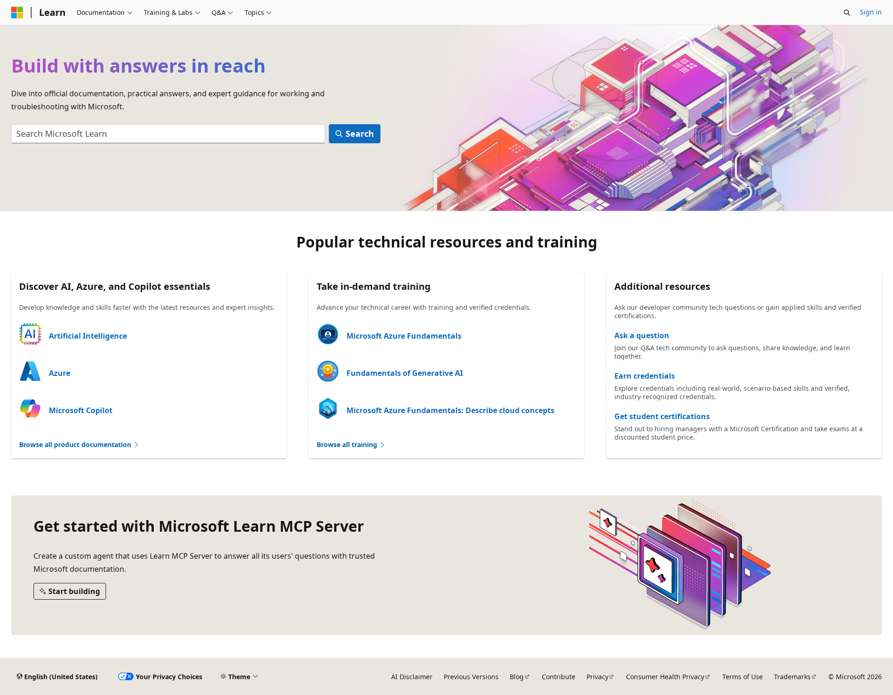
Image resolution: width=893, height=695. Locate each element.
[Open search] (847, 12)
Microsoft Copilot (81, 410)
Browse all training (348, 444)
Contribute (558, 676)
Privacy (597, 676)
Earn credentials (644, 376)
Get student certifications (662, 416)
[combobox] (168, 133)
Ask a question (641, 335)
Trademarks (792, 676)
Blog (517, 676)
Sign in (871, 11)
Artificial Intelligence (88, 336)
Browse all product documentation (76, 444)
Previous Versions (471, 676)
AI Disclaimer (412, 676)
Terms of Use (742, 676)
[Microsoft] (17, 13)
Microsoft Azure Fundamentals (404, 336)
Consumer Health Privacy (665, 676)
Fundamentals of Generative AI (405, 373)
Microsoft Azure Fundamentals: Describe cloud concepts (450, 410)
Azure (59, 373)
